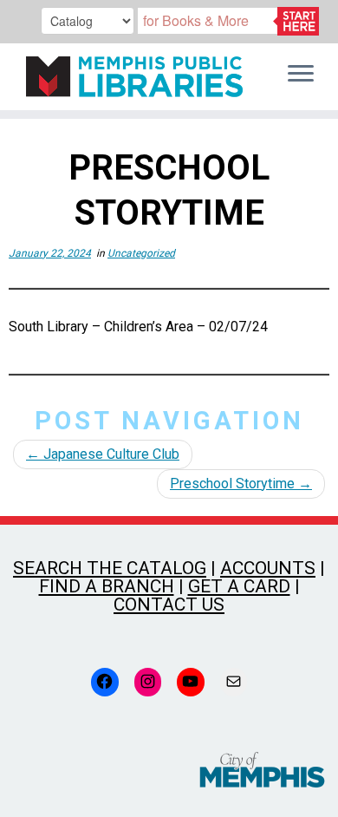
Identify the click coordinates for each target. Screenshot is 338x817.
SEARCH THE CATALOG (109, 568)
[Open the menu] (301, 75)
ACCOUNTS (267, 568)
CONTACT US (169, 604)
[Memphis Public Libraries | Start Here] (130, 76)
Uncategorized (141, 253)
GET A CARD (239, 586)
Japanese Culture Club (102, 454)
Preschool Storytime (241, 483)
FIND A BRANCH (106, 586)
